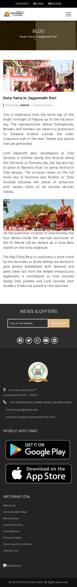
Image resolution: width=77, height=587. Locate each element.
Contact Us (10, 550)
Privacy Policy (12, 537)
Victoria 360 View (15, 512)
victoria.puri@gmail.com (22, 409)
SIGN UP (58, 323)
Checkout (22, 4)
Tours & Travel (42, 105)
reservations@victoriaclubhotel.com (30, 417)
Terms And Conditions (17, 544)
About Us (9, 505)
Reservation (11, 518)
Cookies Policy (13, 525)
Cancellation (11, 531)
